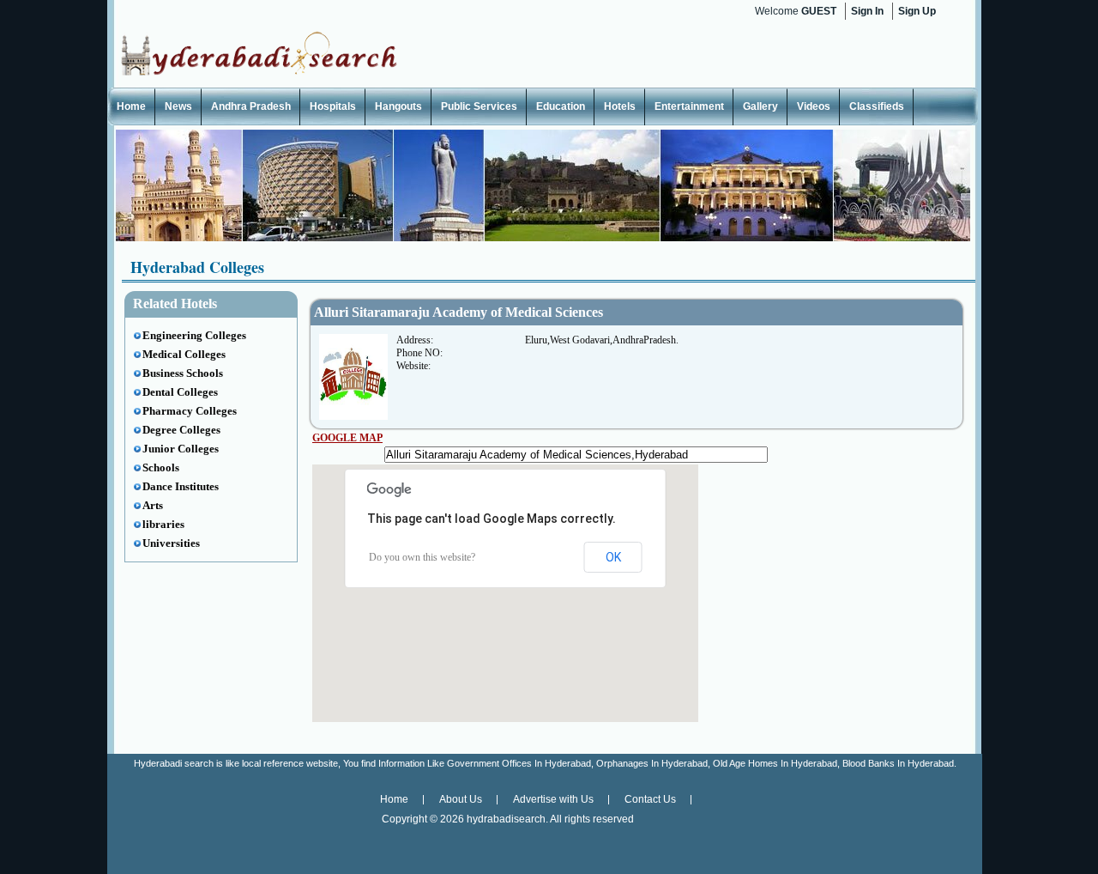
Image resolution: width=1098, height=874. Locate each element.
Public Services (479, 106)
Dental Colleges (180, 391)
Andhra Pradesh (251, 106)
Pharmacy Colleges (189, 410)
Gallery (760, 106)
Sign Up (917, 11)
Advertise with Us (553, 799)
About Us (460, 799)
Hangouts (398, 106)
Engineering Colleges (194, 335)
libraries (163, 524)
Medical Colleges (184, 354)
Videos (813, 106)
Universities (171, 543)
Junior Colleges (180, 448)
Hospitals (333, 106)
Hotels (620, 106)
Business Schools (182, 373)
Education (560, 106)
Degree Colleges (181, 429)
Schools (160, 467)
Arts (152, 505)
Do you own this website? (422, 557)
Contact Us (650, 799)
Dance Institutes (180, 486)
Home (131, 106)
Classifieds (876, 106)
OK (613, 557)
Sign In (867, 11)
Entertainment (689, 106)
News (178, 106)
